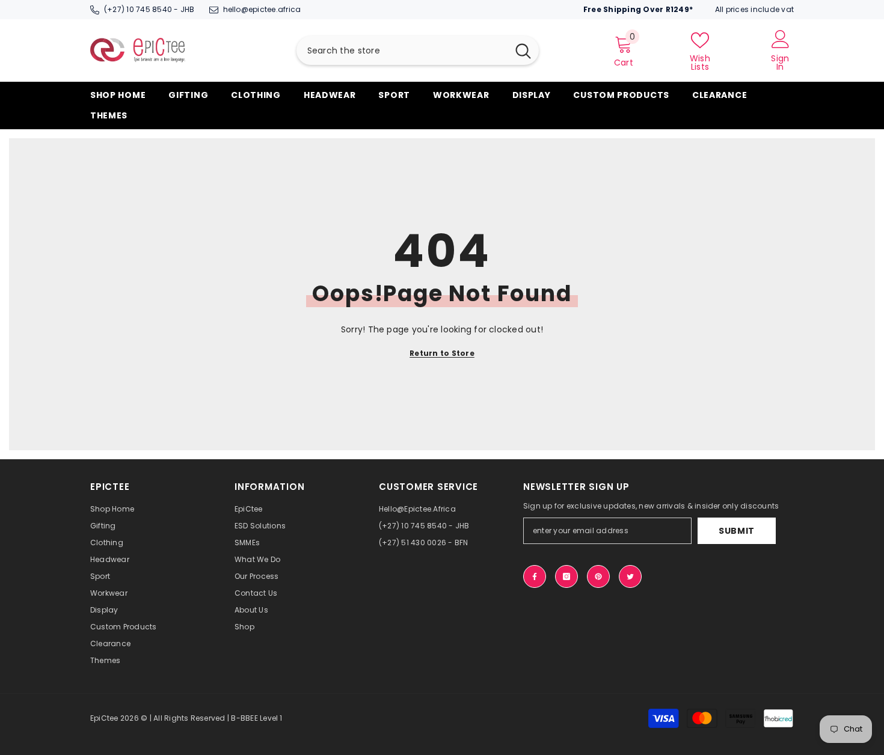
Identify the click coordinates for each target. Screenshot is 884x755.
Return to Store (442, 353)
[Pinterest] (598, 576)
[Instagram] (566, 576)
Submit (737, 531)
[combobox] (402, 50)
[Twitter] (630, 576)
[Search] (417, 50)
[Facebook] (534, 576)
